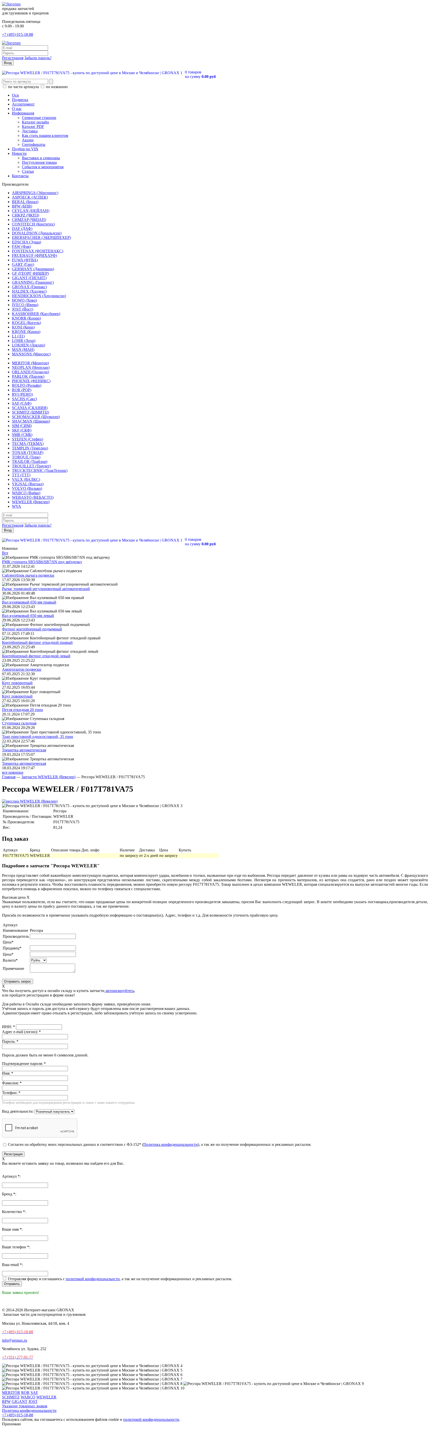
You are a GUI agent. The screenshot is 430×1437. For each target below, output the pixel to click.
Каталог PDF (33, 126)
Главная (8, 777)
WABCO (28, 1397)
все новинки (12, 772)
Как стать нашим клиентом (45, 135)
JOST (33, 1401)
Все (5, 553)
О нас (17, 109)
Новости (19, 153)
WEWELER (46, 1397)
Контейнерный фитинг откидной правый (37, 642)
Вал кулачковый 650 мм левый (28, 615)
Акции (28, 140)
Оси (15, 95)
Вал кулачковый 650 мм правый (29, 602)
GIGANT (19, 1401)
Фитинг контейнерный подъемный (32, 629)
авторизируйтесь (119, 991)
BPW (6, 1401)
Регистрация (12, 58)
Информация (23, 113)
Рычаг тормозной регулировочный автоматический (46, 589)
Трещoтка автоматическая (24, 750)
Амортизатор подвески (21, 669)
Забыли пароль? (38, 58)
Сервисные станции (39, 117)
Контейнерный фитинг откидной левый (36, 656)
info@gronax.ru (14, 1340)
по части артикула (23, 87)
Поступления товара (39, 162)
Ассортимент (23, 104)
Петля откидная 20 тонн (22, 710)
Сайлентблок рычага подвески (28, 575)
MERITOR (11, 1392)
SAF (34, 1392)
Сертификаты (33, 144)
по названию (56, 87)
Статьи (28, 171)
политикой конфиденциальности (151, 1419)
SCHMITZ (11, 1397)
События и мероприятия (42, 167)
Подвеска (20, 100)
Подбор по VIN (25, 149)
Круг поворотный (17, 683)
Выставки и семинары (41, 158)
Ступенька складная (19, 723)
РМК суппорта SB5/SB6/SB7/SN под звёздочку (42, 562)
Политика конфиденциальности (170, 1144)
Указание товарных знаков (24, 1406)
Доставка (30, 131)
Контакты (20, 176)
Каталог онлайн (35, 122)
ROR (25, 1392)
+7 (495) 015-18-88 (17, 34)
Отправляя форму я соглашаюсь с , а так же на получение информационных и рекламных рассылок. (119, 1279)
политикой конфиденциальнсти (93, 1279)
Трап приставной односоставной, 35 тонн (37, 736)
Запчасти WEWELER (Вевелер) (48, 777)
